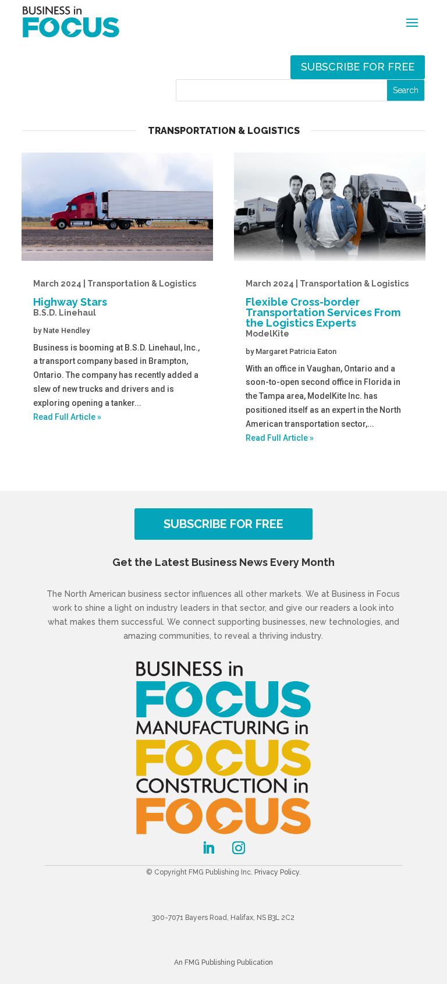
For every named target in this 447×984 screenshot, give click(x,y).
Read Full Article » (67, 417)
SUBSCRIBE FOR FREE (223, 524)
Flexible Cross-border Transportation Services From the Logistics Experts (327, 308)
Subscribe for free (357, 67)
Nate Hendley (66, 330)
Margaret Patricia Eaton (296, 351)
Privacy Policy (276, 872)
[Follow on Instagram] (238, 848)
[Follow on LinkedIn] (208, 848)
